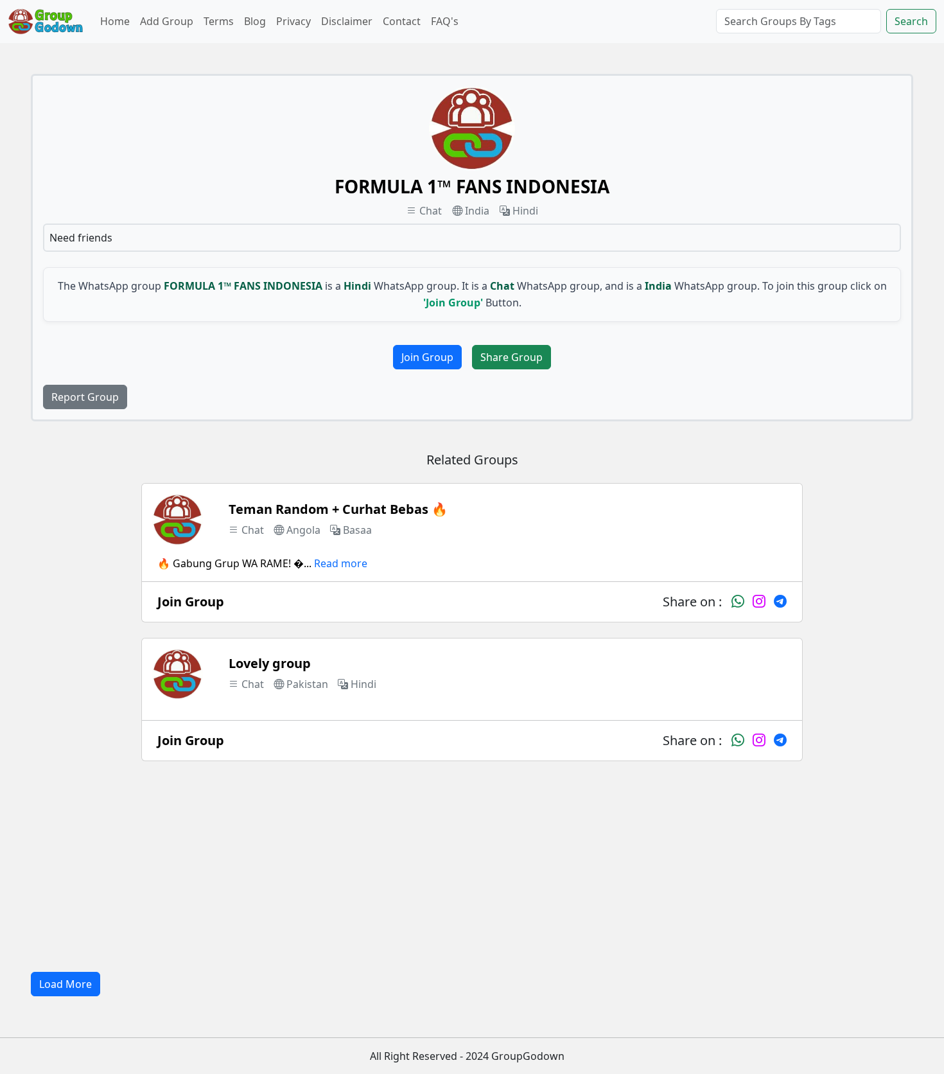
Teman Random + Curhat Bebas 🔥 (338, 509)
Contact (402, 21)
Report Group (85, 397)
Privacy (293, 21)
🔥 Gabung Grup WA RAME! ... (234, 563)
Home (115, 21)
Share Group (511, 357)
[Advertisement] (472, 866)
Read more (340, 563)
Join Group (427, 357)
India (477, 211)
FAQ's (445, 21)
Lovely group (270, 663)
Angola (303, 530)
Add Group (166, 21)
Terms (219, 21)
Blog (255, 21)
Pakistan (307, 684)
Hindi (525, 211)
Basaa (357, 530)
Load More (65, 984)
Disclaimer (346, 21)
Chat (430, 211)
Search (911, 21)
